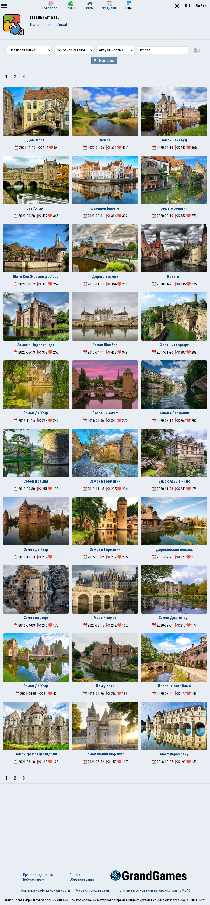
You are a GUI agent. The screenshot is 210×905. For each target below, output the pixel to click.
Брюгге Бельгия (174, 208)
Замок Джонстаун (174, 617)
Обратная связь (82, 879)
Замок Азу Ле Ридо (174, 481)
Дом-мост (36, 140)
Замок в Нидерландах (36, 344)
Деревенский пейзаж (174, 549)
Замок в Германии (105, 481)
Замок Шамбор (105, 344)
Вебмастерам (33, 879)
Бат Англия (35, 208)
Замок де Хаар (36, 549)
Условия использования (93, 890)
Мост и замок (105, 617)
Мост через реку (174, 754)
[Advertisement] (105, 822)
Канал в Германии (174, 413)
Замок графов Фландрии (36, 754)
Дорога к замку (105, 276)
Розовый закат (105, 413)
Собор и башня (36, 481)
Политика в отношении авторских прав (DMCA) (154, 890)
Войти (201, 5)
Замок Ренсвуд (174, 140)
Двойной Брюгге (105, 208)
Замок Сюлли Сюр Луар (105, 754)
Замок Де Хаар (36, 413)
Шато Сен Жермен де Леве (36, 276)
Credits (75, 875)
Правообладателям (38, 875)
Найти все (106, 60)
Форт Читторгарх (174, 344)
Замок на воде (36, 617)
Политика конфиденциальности (45, 890)
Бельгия (174, 276)
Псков (105, 140)
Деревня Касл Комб (174, 686)
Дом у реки (105, 686)
